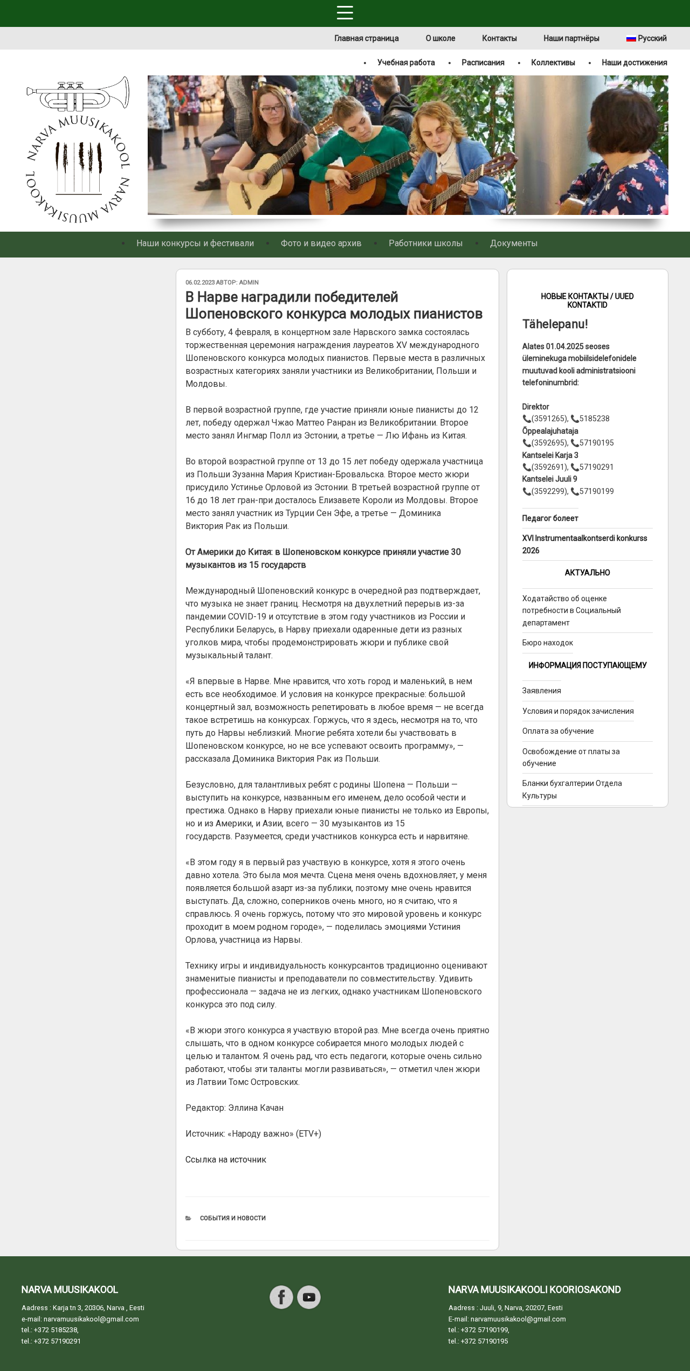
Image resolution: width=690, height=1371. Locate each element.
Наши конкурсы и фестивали (195, 243)
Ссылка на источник (225, 1159)
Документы (514, 243)
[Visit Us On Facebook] (281, 1308)
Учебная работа (406, 62)
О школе (441, 38)
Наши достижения (634, 62)
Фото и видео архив (321, 243)
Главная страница (367, 38)
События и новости (233, 1218)
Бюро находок (547, 642)
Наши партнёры (571, 38)
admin (249, 282)
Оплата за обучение (558, 731)
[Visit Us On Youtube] (308, 1308)
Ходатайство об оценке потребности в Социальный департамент (571, 610)
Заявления (541, 690)
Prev (154, 147)
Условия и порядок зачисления (578, 711)
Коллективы (553, 62)
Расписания (483, 62)
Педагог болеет (550, 518)
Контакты (499, 38)
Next (661, 147)
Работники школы (426, 243)
